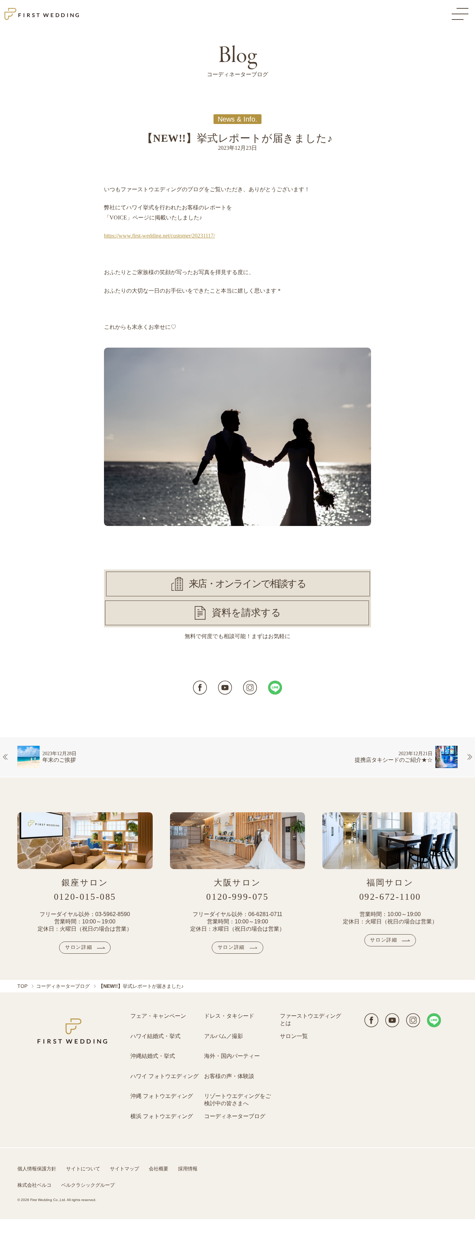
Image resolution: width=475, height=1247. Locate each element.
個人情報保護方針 (36, 1168)
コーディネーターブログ (63, 986)
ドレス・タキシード (229, 1016)
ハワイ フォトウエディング (164, 1076)
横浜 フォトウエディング (161, 1116)
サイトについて (83, 1168)
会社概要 (158, 1168)
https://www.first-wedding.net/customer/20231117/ (159, 236)
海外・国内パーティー (232, 1056)
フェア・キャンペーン (158, 1016)
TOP (22, 986)
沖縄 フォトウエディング (161, 1096)
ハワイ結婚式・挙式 (155, 1036)
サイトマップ (124, 1168)
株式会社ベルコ (34, 1185)
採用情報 (188, 1168)
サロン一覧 (294, 1036)
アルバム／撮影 (223, 1036)
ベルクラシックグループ (88, 1185)
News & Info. (237, 119)
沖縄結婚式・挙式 (152, 1056)
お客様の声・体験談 (229, 1076)
